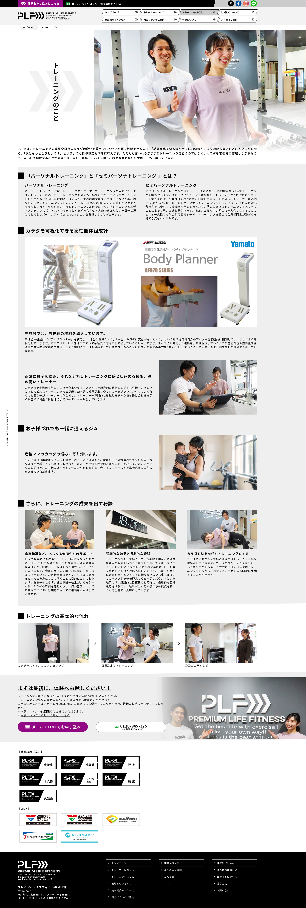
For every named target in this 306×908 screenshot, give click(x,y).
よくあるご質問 (229, 19)
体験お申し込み (226, 862)
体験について (189, 19)
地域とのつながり (230, 12)
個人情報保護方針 (227, 869)
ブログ (168, 883)
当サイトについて (227, 876)
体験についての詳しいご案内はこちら (45, 715)
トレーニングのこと (192, 12)
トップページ (112, 12)
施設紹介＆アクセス (115, 19)
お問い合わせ (224, 890)
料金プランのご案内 (154, 19)
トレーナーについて (154, 12)
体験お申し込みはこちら (44, 3)
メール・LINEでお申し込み (56, 726)
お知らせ (169, 876)
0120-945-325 (97, 3)
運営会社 (222, 883)
